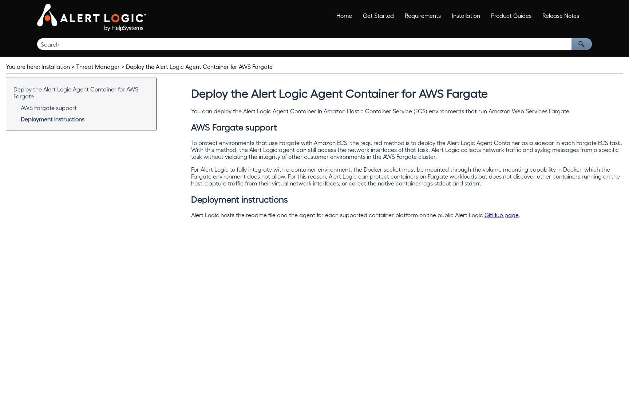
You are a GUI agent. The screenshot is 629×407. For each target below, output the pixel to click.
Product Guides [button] (511, 15)
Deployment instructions (52, 119)
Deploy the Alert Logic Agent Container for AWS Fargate (75, 92)
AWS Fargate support (49, 107)
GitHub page (501, 214)
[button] (581, 44)
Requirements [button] (423, 15)
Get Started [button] (378, 15)
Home (344, 15)
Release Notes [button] (560, 15)
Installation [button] (466, 15)
